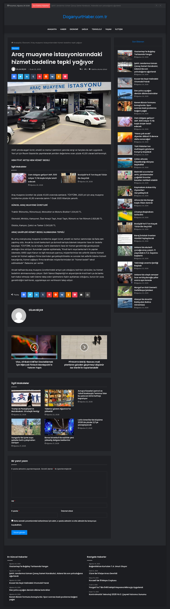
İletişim (119, 29)
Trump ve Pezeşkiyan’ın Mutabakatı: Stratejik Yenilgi (25, 410)
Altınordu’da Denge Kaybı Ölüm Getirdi (143, 201)
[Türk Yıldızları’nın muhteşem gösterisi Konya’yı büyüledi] (125, 150)
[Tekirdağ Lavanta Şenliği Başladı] (125, 267)
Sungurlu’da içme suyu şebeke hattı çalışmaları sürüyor (23, 440)
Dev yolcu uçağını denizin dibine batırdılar (146, 92)
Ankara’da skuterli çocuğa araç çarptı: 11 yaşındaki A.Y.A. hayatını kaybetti (146, 251)
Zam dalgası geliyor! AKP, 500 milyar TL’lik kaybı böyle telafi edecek (42, 178)
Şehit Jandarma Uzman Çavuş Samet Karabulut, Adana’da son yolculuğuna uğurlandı (146, 67)
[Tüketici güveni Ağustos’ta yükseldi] (59, 398)
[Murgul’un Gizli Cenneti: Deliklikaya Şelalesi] (125, 291)
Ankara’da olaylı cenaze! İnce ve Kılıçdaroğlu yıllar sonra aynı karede (146, 277)
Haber (63, 29)
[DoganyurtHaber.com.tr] (85, 16)
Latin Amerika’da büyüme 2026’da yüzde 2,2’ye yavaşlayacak (90, 422)
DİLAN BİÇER (21, 69)
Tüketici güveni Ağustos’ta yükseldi (58, 410)
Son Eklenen (138, 41)
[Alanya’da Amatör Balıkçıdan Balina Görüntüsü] (125, 303)
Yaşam (108, 29)
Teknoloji (97, 29)
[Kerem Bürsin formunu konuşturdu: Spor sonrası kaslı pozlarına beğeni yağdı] (125, 106)
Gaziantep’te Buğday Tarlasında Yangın (144, 53)
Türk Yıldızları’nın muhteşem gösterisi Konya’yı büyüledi (144, 149)
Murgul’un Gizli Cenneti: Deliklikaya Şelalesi (145, 289)
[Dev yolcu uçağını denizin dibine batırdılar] (125, 94)
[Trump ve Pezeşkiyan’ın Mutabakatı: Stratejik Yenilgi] (26, 398)
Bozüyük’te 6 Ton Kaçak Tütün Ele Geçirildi (145, 225)
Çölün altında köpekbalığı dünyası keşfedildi (144, 162)
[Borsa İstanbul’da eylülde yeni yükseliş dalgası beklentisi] (59, 427)
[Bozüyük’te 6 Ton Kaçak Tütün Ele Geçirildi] (68, 178)
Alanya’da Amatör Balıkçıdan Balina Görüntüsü (143, 302)
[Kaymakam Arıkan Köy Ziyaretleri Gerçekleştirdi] (125, 191)
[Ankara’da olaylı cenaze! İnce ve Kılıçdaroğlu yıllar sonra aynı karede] (125, 278)
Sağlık (85, 29)
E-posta (15, 511)
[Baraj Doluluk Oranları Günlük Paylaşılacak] (125, 239)
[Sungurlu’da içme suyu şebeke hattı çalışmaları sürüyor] (26, 427)
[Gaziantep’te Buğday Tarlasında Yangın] (125, 55)
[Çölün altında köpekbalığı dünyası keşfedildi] (125, 163)
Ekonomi (74, 29)
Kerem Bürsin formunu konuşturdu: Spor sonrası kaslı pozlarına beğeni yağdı (145, 106)
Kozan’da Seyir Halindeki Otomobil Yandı (67, 6)
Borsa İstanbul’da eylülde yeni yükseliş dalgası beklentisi (59, 438)
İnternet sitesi (67, 511)
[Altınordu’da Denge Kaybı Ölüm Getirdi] (125, 204)
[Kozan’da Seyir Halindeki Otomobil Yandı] (125, 82)
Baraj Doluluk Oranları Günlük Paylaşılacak (145, 237)
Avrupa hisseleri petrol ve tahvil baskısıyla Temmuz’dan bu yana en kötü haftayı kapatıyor (92, 395)
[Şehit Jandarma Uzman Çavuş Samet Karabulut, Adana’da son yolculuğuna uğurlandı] (125, 67)
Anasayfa (52, 29)
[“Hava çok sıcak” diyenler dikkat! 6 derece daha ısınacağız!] (125, 137)
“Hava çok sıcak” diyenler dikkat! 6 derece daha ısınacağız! (146, 136)
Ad (13, 501)
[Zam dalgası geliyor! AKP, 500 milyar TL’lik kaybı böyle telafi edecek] (19, 178)
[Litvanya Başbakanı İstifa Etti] (125, 216)
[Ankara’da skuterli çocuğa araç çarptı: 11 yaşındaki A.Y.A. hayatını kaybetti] (125, 251)
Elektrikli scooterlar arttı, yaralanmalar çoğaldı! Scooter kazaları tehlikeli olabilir (146, 175)
